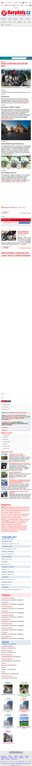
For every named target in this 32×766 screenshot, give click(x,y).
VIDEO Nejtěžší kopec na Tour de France (19, 463)
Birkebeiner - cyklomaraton (8, 551)
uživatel (2, 393)
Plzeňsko (5, 207)
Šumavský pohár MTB (6, 556)
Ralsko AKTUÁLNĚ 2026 (15, 472)
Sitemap (12, 765)
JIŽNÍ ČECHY (5, 512)
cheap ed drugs (4, 610)
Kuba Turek (6, 246)
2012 (23, 207)
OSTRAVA (27, 519)
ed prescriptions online (6, 636)
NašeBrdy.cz (5, 439)
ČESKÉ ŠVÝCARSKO (7, 514)
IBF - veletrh (4, 561)
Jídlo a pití (8, 24)
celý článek (23, 244)
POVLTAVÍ (26, 510)
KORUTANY (4, 531)
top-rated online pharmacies (7, 615)
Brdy (25, 181)
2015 (16, 207)
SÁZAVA (7, 507)
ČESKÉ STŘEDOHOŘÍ (14, 517)
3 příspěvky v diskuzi (25, 248)
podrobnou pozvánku (7, 118)
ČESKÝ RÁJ (17, 512)
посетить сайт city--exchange (7, 598)
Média (29, 21)
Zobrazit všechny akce (7, 538)
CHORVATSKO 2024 (7, 422)
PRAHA (10, 509)
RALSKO (18, 507)
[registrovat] (8, 401)
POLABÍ (11, 512)
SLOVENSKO (5, 529)
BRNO (3, 521)
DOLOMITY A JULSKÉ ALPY (14, 524)
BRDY (3, 510)
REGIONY (15, 2)
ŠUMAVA (12, 507)
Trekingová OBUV (7, 441)
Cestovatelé (4, 21)
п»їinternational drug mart (6, 606)
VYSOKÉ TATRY (9, 2)
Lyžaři (9, 21)
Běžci (21, 18)
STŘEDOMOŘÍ (5, 522)
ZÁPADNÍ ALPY (13, 529)
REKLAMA (27, 5)
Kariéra (13, 763)
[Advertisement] (16, 41)
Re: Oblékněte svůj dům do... (7, 646)
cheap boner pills (5, 602)
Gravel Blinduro (5, 576)
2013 (20, 207)
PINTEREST (16, 5)
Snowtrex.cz (4, 427)
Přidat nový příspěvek (24, 222)
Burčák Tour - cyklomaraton (8, 571)
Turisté (27, 18)
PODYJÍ (19, 515)
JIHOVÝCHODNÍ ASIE (7, 526)
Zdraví (2, 24)
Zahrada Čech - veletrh (7, 582)
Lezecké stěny (6, 448)
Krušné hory (19, 181)
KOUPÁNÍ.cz (5, 437)
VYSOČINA (14, 515)
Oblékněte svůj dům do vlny (7, 659)
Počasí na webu (6, 446)
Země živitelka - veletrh (7, 541)
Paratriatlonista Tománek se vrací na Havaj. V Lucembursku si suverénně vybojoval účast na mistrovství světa (20, 481)
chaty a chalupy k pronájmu (17, 416)
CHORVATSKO (22, 529)
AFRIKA (15, 531)
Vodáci (9, 18)
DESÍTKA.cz (5, 443)
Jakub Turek (21, 761)
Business (20, 21)
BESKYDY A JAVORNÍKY (8, 519)
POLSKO (24, 526)
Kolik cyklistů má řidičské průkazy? (23, 232)
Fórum (5, 642)
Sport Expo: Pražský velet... (7, 650)
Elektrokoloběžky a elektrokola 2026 (15, 253)
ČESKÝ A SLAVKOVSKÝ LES (21, 509)
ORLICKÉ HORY (5, 515)
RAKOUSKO (19, 527)
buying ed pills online (5, 619)
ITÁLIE (25, 527)
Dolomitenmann (5, 587)
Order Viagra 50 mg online (6, 623)
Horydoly (5, 211)
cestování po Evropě (21, 412)
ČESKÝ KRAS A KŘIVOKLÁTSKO (14, 510)
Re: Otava (3, 663)
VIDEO (4, 2)
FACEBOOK (26, 2)
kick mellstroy (4, 632)
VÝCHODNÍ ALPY (14, 521)
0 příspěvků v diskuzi (26, 213)
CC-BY (2, 761)
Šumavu (13, 181)
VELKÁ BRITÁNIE (20, 522)
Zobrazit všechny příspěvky (9, 643)
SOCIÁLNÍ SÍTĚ (6, 434)
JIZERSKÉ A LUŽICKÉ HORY (22, 514)
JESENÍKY (25, 515)
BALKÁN (10, 531)
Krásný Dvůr (24, 101)
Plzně (2, 181)
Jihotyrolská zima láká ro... (7, 654)
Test (25, 21)
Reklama (9, 763)
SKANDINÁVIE (12, 527)
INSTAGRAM (9, 5)
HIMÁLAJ (3, 524)
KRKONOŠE (4, 509)
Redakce (5, 763)
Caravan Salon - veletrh (7, 546)
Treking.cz (4, 430)
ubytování (9, 415)
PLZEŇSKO (4, 517)
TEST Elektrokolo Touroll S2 (16, 454)
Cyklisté (15, 18)
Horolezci (3, 18)
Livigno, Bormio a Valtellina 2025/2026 (15, 255)
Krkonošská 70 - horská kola (8, 566)
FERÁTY (19, 2)
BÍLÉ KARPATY (19, 519)
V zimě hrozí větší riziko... (6, 676)
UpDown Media (25, 763)
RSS (30, 763)
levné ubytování (9, 418)
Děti (15, 21)
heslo (2, 397)
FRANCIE (12, 522)
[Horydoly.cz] (16, 13)
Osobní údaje (18, 763)
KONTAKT (22, 5)
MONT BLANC (18, 526)
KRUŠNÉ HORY (25, 507)
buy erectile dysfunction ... (6, 628)
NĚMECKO (4, 527)
